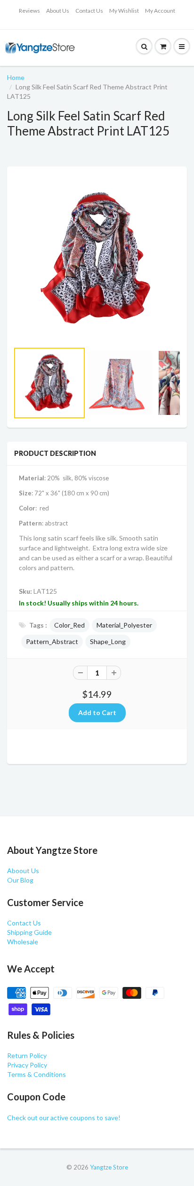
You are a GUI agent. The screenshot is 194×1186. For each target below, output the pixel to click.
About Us (57, 10)
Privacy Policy (27, 1065)
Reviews (29, 10)
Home (15, 77)
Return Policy (27, 1055)
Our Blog (20, 880)
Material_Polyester (124, 625)
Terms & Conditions (36, 1074)
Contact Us (89, 10)
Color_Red (69, 625)
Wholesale (22, 942)
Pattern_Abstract (52, 641)
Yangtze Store (109, 1167)
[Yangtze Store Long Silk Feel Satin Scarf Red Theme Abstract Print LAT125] (97, 259)
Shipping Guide (29, 932)
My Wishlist (124, 10)
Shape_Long (108, 641)
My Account (160, 10)
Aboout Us (23, 871)
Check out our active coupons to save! (64, 1118)
